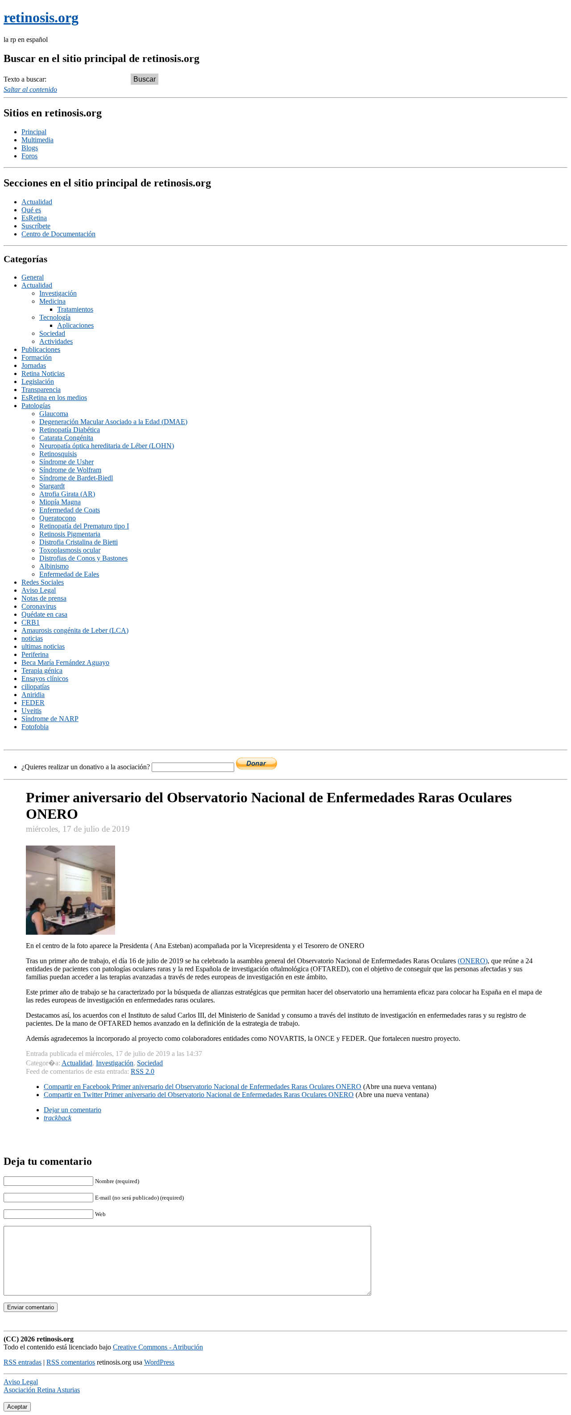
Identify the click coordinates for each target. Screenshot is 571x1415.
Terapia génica (41, 670)
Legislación (37, 381)
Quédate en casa (44, 614)
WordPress (159, 1362)
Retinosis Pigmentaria (69, 534)
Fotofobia (35, 726)
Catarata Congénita (66, 437)
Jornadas (33, 365)
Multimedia (37, 140)
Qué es (31, 210)
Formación (36, 357)
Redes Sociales (42, 582)
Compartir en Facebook (202, 1086)
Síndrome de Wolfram (70, 470)
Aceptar (17, 1406)
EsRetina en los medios (54, 397)
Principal (33, 132)
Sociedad (52, 333)
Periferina (35, 654)
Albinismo (54, 566)
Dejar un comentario (72, 1110)
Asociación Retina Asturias (42, 1390)
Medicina (52, 301)
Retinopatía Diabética (69, 429)
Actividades (56, 341)
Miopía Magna (60, 502)
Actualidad (36, 202)
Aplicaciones (75, 325)
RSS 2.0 (142, 1071)
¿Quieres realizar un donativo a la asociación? (86, 767)
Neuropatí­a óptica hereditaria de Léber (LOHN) (106, 446)
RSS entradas (22, 1362)
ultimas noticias (43, 646)
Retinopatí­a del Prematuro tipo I (84, 526)
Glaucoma (53, 413)
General (32, 277)
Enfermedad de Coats (69, 510)
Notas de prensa (43, 598)
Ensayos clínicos (44, 678)
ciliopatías (35, 686)
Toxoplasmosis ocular (69, 550)
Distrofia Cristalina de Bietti (78, 542)
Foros (29, 156)
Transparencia (41, 389)
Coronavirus (38, 606)
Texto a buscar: (25, 79)
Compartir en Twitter (199, 1094)
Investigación (58, 293)
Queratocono (57, 518)
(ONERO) (473, 961)
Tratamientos (75, 309)
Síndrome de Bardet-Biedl (76, 478)
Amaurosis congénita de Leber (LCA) (74, 630)
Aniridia (33, 694)
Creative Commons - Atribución (158, 1347)
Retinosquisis (58, 454)
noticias (32, 638)
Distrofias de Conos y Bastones (83, 558)
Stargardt (52, 486)
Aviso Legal (38, 590)
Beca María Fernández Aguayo (65, 662)
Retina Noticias (43, 373)
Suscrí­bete (35, 226)
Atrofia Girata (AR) (67, 494)
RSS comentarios (70, 1362)
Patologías (35, 405)
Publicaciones (40, 349)
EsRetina (34, 218)
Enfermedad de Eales (69, 574)
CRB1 (30, 622)
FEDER (33, 702)
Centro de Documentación (58, 234)
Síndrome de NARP (50, 718)
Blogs (29, 148)
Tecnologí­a (54, 317)
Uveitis (31, 710)
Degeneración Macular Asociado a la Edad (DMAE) (113, 421)
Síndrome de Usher (66, 462)
